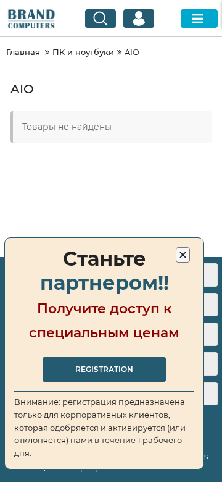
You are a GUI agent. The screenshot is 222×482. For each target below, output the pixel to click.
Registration (104, 369)
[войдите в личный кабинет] (138, 18)
